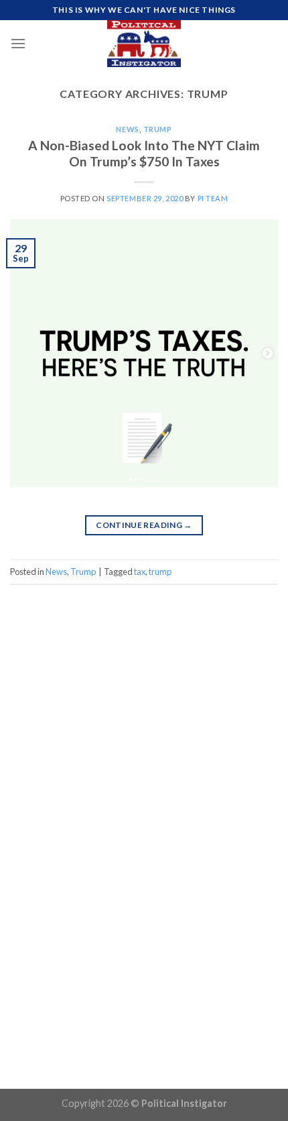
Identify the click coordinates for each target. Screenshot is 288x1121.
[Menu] (18, 43)
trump (160, 571)
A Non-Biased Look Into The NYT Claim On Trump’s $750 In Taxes (144, 154)
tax (139, 571)
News (127, 129)
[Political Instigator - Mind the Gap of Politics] (144, 43)
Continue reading (144, 525)
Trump (157, 129)
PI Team (213, 198)
